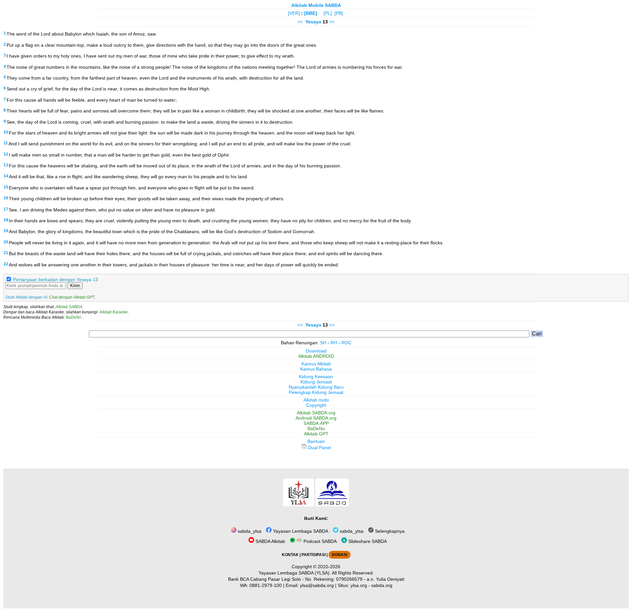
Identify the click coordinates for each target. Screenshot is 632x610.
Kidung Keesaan (316, 376)
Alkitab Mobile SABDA (316, 5)
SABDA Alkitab (269, 541)
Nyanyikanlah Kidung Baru (316, 387)
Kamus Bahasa (316, 369)
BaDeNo (73, 317)
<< (300, 21)
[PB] (338, 13)
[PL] (328, 13)
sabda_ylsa (248, 531)
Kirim (75, 285)
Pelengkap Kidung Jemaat (316, 392)
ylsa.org (359, 585)
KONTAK (290, 554)
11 (6, 143)
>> (331, 21)
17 (6, 209)
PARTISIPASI (314, 554)
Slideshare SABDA (367, 541)
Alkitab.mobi (316, 400)
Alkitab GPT (316, 433)
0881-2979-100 (266, 585)
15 (6, 187)
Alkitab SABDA (69, 307)
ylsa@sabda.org (317, 585)
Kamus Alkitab (316, 363)
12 (6, 154)
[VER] (294, 13)
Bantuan (316, 441)
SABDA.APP (316, 423)
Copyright (316, 405)
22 (6, 264)
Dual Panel (319, 447)
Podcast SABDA (319, 541)
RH (333, 342)
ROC (346, 342)
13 (6, 165)
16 (6, 198)
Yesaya (313, 21)
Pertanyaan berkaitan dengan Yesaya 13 (55, 279)
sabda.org (381, 585)
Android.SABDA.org (316, 418)
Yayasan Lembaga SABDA (300, 531)
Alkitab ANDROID (316, 356)
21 (6, 253)
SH (323, 342)
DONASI (339, 554)
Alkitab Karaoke (113, 312)
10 (6, 132)
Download (316, 351)
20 (6, 242)
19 (6, 231)
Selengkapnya (389, 531)
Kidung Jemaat (316, 381)
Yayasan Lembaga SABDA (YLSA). (294, 572)
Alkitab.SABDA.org (316, 412)
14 (6, 176)
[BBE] (310, 13)
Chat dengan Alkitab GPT (71, 297)
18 (6, 220)
